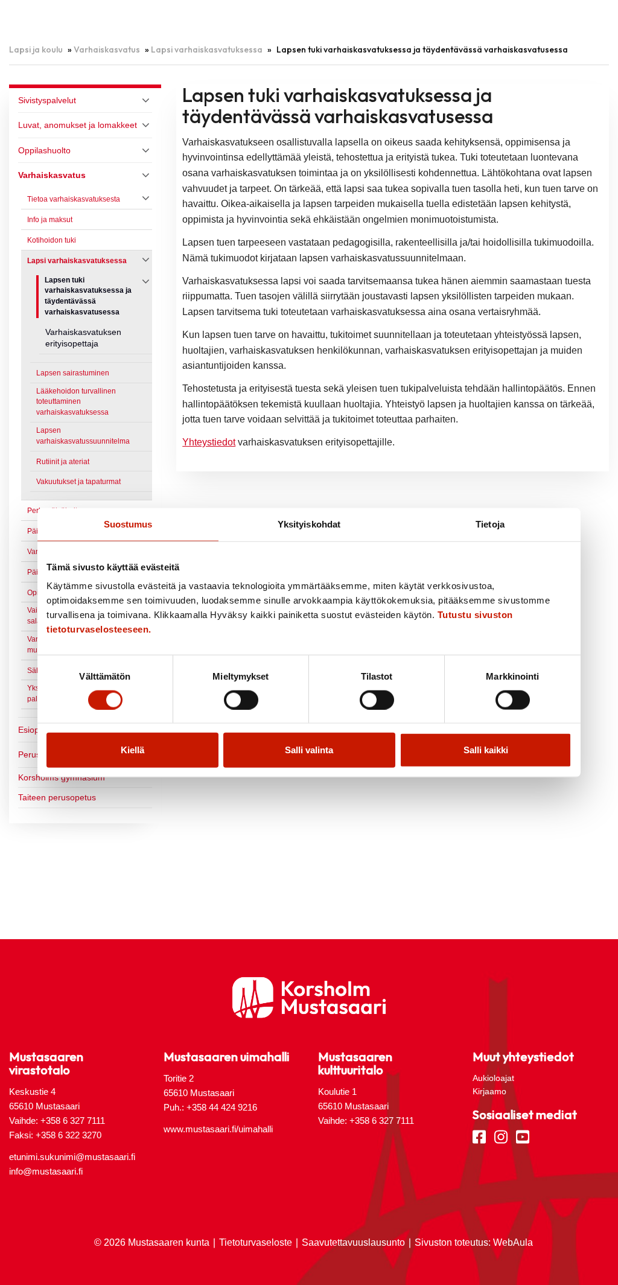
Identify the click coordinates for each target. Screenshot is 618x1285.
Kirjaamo (489, 1091)
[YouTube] (522, 1136)
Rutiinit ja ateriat (62, 462)
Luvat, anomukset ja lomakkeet (77, 125)
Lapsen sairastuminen (72, 373)
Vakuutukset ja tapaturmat (78, 481)
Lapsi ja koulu (36, 49)
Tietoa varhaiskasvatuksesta (73, 199)
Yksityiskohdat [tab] (309, 523)
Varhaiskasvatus (107, 49)
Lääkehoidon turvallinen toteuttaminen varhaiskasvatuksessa (76, 401)
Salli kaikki (486, 750)
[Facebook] (479, 1136)
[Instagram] (501, 1136)
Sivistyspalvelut (47, 100)
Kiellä (132, 750)
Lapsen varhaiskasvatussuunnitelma (83, 435)
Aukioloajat (493, 1078)
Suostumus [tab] (128, 523)
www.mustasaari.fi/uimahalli (218, 1129)
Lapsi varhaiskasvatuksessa (207, 49)
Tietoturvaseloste (255, 1242)
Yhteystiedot (208, 442)
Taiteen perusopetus (57, 797)
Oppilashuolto (44, 150)
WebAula (513, 1242)
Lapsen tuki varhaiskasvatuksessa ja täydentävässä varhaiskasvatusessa (88, 296)
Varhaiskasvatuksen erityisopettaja (83, 338)
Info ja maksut (49, 219)
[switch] (241, 699)
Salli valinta (309, 750)
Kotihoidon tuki (51, 240)
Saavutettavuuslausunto (353, 1242)
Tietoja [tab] (490, 523)
